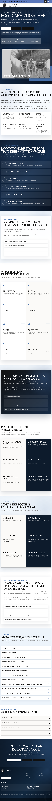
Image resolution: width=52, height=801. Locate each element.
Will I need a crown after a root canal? (15, 675)
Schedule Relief (6, 28)
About (27, 773)
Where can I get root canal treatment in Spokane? (18, 698)
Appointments (41, 773)
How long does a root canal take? (13, 662)
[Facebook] (48, 1)
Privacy (42, 799)
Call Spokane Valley (27, 28)
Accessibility (41, 777)
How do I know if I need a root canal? (14, 657)
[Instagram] (45, 1)
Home (27, 771)
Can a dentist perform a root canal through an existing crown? (23, 684)
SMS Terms (49, 799)
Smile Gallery (28, 777)
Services (27, 775)
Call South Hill (16, 28)
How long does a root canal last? (13, 680)
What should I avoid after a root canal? (15, 671)
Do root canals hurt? (9, 653)
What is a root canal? (9, 648)
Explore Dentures (31, 541)
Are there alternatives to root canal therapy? (17, 693)
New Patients (41, 771)
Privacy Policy (41, 775)
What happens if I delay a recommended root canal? (19, 689)
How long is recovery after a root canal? (15, 666)
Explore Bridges (6, 541)
